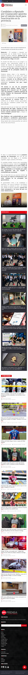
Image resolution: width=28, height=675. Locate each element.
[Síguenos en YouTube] (7, 1)
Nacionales (3, 637)
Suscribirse (24, 625)
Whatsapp (3, 659)
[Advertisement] (14, 139)
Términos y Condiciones (20, 672)
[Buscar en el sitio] (26, 1)
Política (2, 646)
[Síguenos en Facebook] (1, 1)
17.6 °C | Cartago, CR (14, 1)
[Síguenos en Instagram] (3, 1)
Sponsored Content (5, 653)
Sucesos (2, 636)
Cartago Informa (4, 639)
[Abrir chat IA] (24, 667)
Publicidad (3, 652)
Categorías (3, 635)
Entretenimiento (4, 643)
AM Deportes (3, 642)
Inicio (2, 632)
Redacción (4, 24)
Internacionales (4, 640)
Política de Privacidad (20, 673)
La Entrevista (3, 645)
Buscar (2, 633)
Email (2, 658)
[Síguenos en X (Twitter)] (5, 1)
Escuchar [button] (24, 25)
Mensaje (2, 661)
